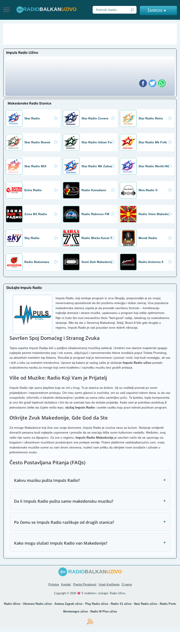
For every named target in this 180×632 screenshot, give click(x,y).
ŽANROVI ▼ (157, 10)
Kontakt (66, 584)
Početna (53, 584)
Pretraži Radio (132, 10)
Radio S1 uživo (121, 603)
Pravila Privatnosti (84, 584)
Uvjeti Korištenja (109, 584)
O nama (127, 584)
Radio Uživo (117, 593)
